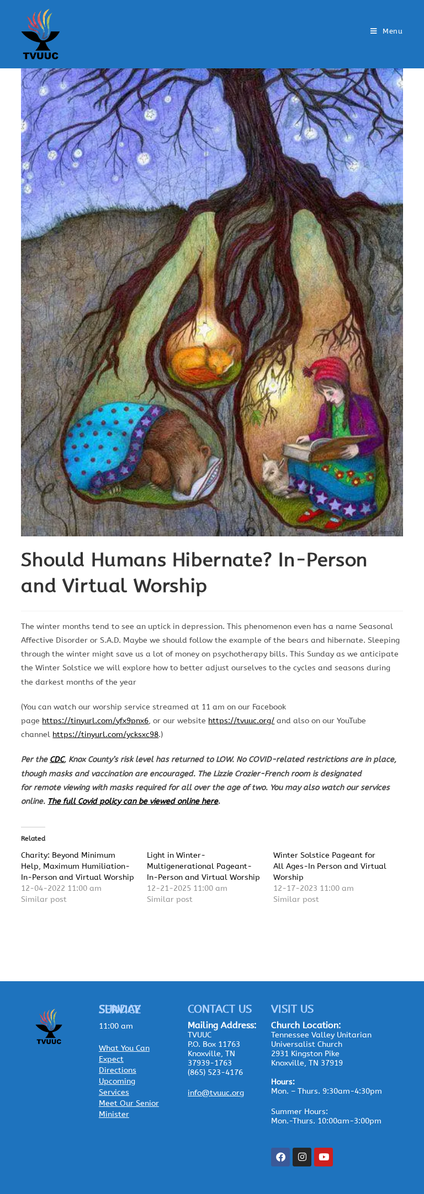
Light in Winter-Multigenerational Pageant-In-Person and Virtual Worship (203, 866)
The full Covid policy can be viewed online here (132, 801)
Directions (117, 1070)
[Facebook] (280, 1157)
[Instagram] (302, 1157)
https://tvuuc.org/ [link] (241, 720)
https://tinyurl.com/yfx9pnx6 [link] (95, 720)
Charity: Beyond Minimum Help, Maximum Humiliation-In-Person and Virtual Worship (77, 866)
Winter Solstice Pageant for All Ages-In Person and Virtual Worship (329, 866)
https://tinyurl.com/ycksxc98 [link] (105, 734)
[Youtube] (323, 1157)
